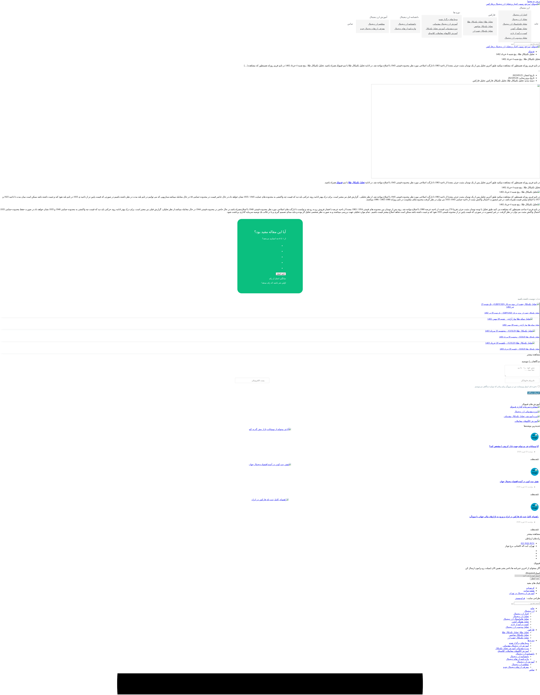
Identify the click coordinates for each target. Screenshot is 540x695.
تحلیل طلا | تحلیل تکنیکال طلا (480, 22)
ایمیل (533, 573)
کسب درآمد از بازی (518, 33)
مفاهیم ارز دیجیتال (376, 24)
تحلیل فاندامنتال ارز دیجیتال (515, 24)
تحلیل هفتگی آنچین (518, 29)
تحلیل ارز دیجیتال (519, 19)
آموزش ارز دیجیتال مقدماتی (445, 24)
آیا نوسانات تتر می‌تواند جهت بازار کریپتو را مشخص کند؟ (514, 446)
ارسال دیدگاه (533, 393)
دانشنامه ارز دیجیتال (409, 17)
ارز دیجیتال (524, 8)
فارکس (491, 15)
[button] (533, 354)
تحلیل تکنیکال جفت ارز (483, 31)
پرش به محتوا (533, 1)
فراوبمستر (520, 598)
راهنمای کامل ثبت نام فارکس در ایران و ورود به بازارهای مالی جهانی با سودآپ (504, 516)
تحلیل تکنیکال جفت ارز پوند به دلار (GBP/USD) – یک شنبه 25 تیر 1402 (511, 313)
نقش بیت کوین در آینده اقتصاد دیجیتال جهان (519, 481)
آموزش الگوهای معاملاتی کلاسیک (442, 33)
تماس (350, 24)
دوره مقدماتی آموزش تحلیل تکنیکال (441, 29)
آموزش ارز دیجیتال (378, 17)
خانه (536, 24)
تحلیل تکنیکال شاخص (483, 26)
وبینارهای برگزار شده (448, 19)
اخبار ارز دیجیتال (520, 15)
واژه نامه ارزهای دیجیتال (405, 29)
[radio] (267, 245)
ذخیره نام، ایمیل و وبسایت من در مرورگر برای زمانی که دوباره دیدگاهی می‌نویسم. (505, 387)
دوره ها (456, 12)
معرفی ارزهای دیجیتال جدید (372, 29)
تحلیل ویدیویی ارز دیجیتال (516, 38)
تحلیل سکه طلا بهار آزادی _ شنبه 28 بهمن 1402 (520, 325)
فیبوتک (531, 51)
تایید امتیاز (281, 274)
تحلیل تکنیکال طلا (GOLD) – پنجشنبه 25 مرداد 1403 (519, 337)
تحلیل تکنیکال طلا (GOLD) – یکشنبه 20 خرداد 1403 (519, 349)
